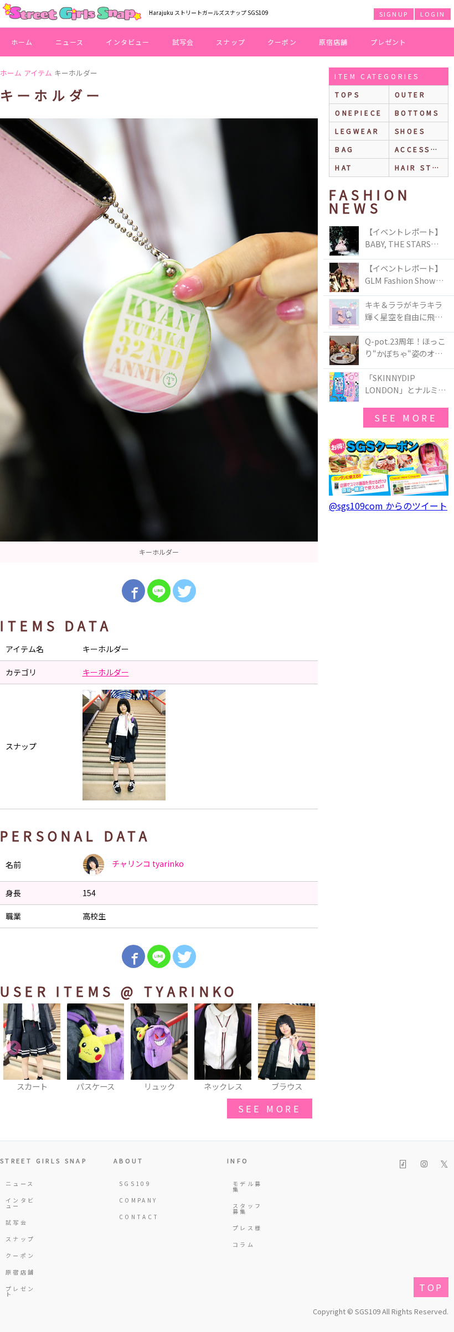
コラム (244, 1244)
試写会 (183, 41)
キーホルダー (105, 672)
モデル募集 (247, 1186)
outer (410, 94)
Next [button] (304, 1048)
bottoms (417, 112)
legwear (357, 131)
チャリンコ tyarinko (147, 863)
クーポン (282, 41)
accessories (421, 149)
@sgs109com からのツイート (388, 505)
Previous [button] (14, 1048)
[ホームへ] (72, 13)
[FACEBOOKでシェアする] (133, 590)
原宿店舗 (333, 41)
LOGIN (432, 13)
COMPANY (136, 1200)
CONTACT (136, 1217)
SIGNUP (393, 13)
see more (269, 1108)
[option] (159, 340)
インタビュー (127, 41)
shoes (410, 131)
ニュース (69, 41)
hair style (421, 167)
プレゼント (388, 41)
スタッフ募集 (247, 1208)
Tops (347, 94)
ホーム (22, 41)
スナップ (230, 41)
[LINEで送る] (159, 590)
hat (344, 167)
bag (344, 149)
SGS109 (135, 1183)
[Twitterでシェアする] (184, 590)
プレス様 (247, 1228)
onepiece (359, 112)
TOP (431, 1287)
